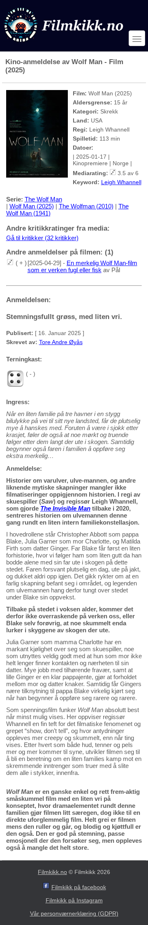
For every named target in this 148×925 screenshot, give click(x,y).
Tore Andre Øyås (61, 342)
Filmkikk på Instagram (74, 900)
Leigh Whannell (121, 182)
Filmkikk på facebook (78, 887)
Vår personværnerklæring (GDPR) (74, 913)
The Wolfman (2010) (86, 206)
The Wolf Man (43, 199)
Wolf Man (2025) (31, 206)
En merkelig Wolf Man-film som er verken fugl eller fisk (82, 266)
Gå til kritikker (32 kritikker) (42, 237)
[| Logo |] (64, 43)
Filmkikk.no (52, 872)
